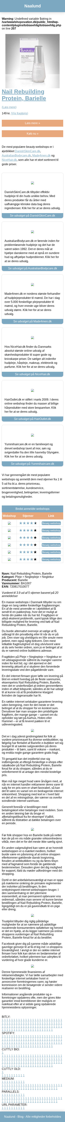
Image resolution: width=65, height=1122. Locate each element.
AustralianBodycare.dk (16, 155)
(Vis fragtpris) (19, 113)
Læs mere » (32, 123)
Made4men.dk (41, 155)
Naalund (32, 6)
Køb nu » (32, 133)
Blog (20, 1116)
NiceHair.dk (9, 159)
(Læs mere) (9, 107)
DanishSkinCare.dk (27, 151)
